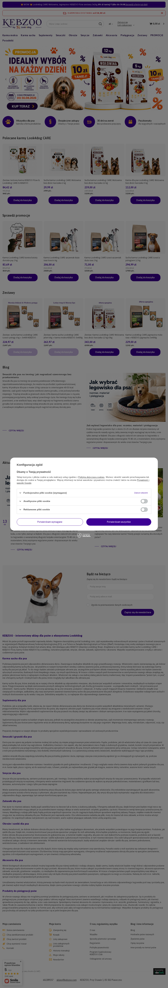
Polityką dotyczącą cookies (91, 477)
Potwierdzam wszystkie (119, 522)
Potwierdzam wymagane (49, 522)
